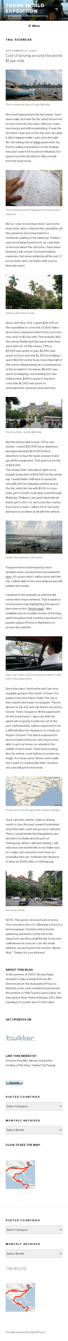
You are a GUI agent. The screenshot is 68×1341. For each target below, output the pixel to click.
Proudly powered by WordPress (25, 1332)
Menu (36, 25)
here (9, 576)
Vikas (37, 142)
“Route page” (36, 608)
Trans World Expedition (25, 8)
